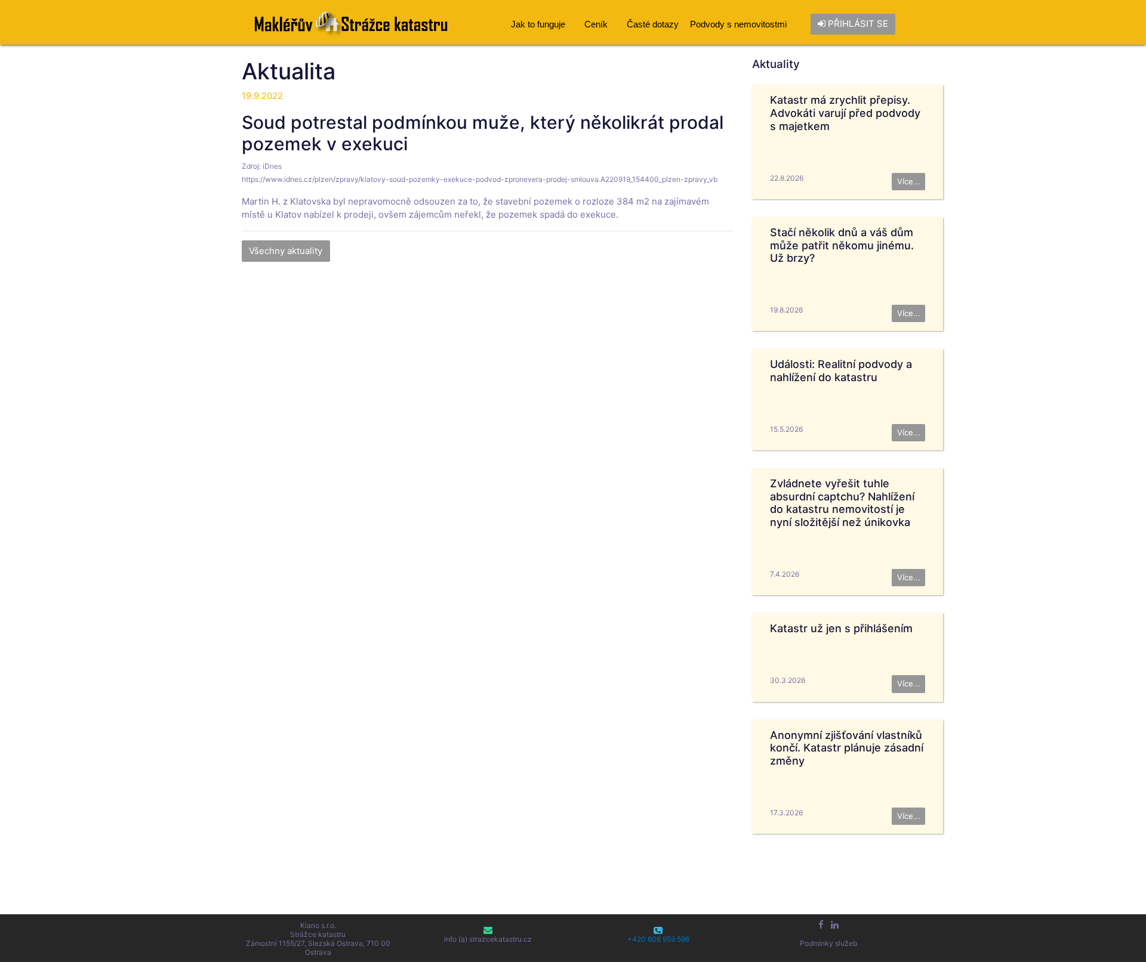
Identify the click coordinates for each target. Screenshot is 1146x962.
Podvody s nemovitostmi (738, 24)
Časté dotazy (653, 24)
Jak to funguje (538, 24)
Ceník (596, 24)
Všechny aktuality (285, 250)
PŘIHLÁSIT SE (856, 23)
